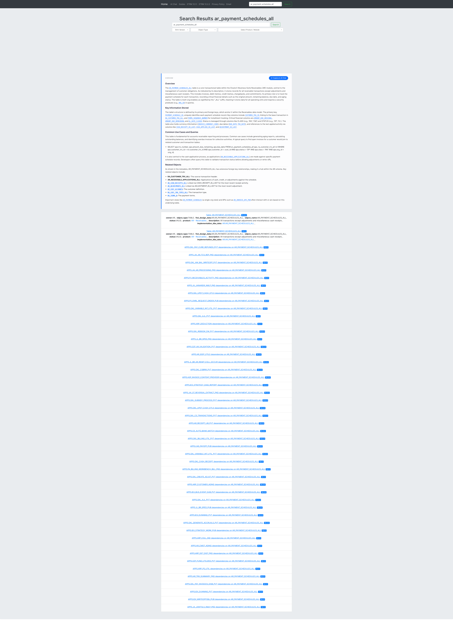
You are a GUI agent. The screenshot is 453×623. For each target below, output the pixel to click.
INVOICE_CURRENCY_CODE (208, 124)
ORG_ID (181, 103)
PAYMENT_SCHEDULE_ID (174, 115)
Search (287, 4)
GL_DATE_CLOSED (195, 121)
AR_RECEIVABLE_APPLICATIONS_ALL (235, 157)
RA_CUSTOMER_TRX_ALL (174, 118)
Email (228, 4)
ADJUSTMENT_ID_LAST (228, 127)
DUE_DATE (233, 124)
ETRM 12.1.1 (192, 4)
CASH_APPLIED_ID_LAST (205, 127)
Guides (182, 4)
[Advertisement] (226, 53)
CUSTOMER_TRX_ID (252, 115)
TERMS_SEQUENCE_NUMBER (198, 118)
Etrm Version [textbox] (180, 30)
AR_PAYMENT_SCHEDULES (192, 200)
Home (164, 4)
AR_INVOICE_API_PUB (242, 200)
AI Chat (173, 4)
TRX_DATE (241, 124)
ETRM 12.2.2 (204, 4)
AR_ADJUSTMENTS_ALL (176, 186)
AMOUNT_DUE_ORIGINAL (263, 118)
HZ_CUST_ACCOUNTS (175, 189)
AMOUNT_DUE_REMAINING (174, 121)
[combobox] (180, 30)
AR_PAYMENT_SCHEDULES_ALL (180, 88)
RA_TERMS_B (172, 196)
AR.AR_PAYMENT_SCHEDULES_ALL (238, 223)
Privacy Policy (218, 4)
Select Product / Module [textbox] (250, 30)
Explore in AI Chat (279, 78)
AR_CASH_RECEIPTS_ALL (177, 183)
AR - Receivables (198, 220)
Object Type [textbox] (203, 30)
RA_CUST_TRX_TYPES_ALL (177, 192)
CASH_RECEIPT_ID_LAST (185, 127)
